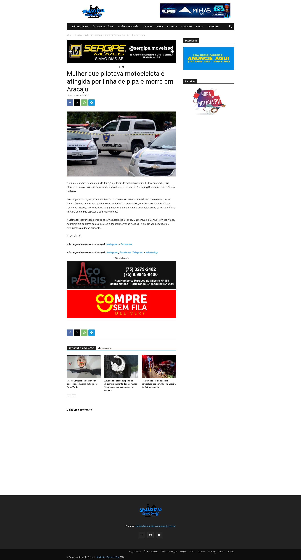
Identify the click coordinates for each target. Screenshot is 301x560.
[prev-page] (69, 396)
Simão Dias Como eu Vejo (108, 557)
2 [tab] (123, 67)
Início (69, 35)
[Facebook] (70, 102)
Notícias (78, 35)
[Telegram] (91, 102)
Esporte (172, 26)
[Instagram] (150, 535)
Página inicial (80, 26)
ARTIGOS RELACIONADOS (81, 348)
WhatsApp (152, 252)
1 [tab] (119, 67)
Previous (70, 51)
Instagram (112, 244)
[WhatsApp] (84, 102)
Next (172, 51)
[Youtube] (159, 535)
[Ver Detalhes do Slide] (121, 51)
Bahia (159, 26)
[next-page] (74, 396)
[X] (77, 102)
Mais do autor (105, 348)
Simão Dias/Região (128, 26)
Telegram (137, 252)
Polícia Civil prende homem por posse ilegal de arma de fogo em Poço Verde (82, 384)
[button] (230, 26)
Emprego (186, 26)
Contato (213, 26)
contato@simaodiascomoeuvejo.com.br (155, 526)
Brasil (199, 26)
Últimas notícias (103, 26)
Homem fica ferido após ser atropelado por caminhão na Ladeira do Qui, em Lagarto (159, 384)
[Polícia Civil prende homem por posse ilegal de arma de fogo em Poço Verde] (84, 366)
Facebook (126, 244)
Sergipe (147, 26)
